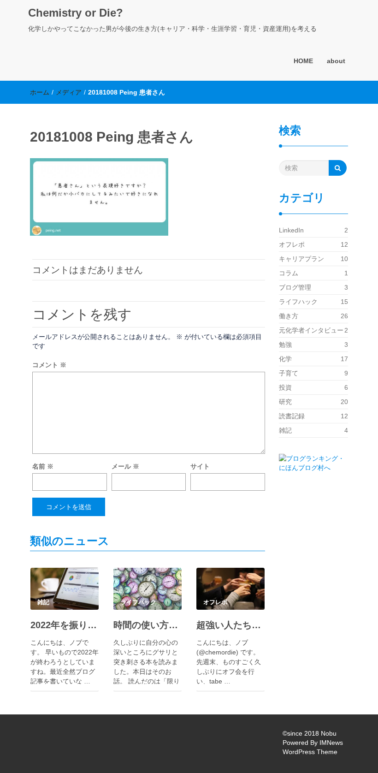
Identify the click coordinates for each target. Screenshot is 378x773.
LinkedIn (291, 230)
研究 (285, 401)
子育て (288, 373)
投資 (285, 387)
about (336, 61)
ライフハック (298, 301)
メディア (69, 92)
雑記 (285, 430)
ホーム (39, 92)
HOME (303, 61)
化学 (285, 359)
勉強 (285, 344)
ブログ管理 (295, 287)
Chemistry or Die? (75, 12)
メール (125, 466)
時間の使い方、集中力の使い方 (147, 625)
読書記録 (292, 416)
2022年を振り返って (64, 625)
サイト (200, 466)
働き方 (288, 316)
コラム (288, 273)
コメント (49, 365)
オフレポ (292, 244)
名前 (42, 466)
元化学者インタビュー (311, 330)
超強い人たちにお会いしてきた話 (230, 625)
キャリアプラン (301, 258)
